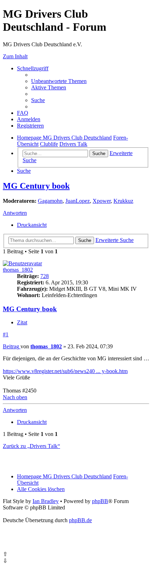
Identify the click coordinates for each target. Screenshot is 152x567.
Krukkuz (123, 201)
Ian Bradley (46, 501)
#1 (5, 334)
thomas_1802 (18, 270)
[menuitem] (59, 81)
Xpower (102, 201)
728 (44, 276)
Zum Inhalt (15, 56)
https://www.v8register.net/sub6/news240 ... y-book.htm (65, 371)
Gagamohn (50, 201)
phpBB (100, 501)
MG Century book (36, 185)
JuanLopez (77, 201)
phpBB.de (80, 520)
